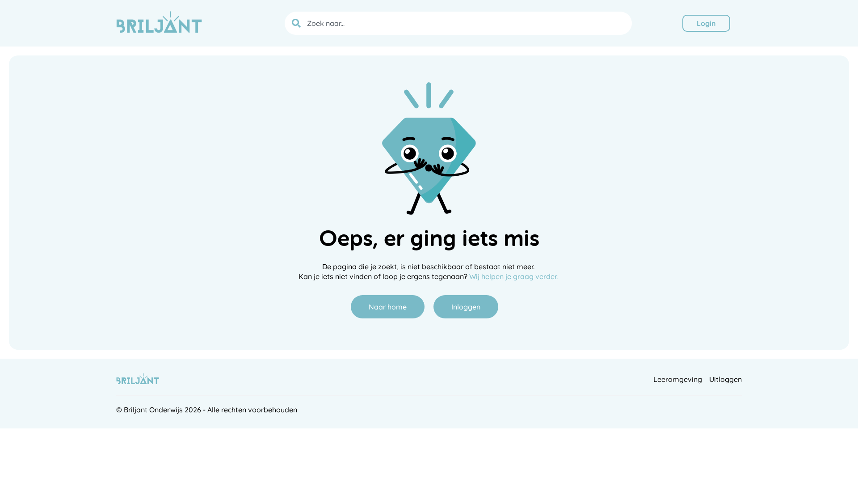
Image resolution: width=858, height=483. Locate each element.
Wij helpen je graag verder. (514, 276)
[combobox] (458, 23)
